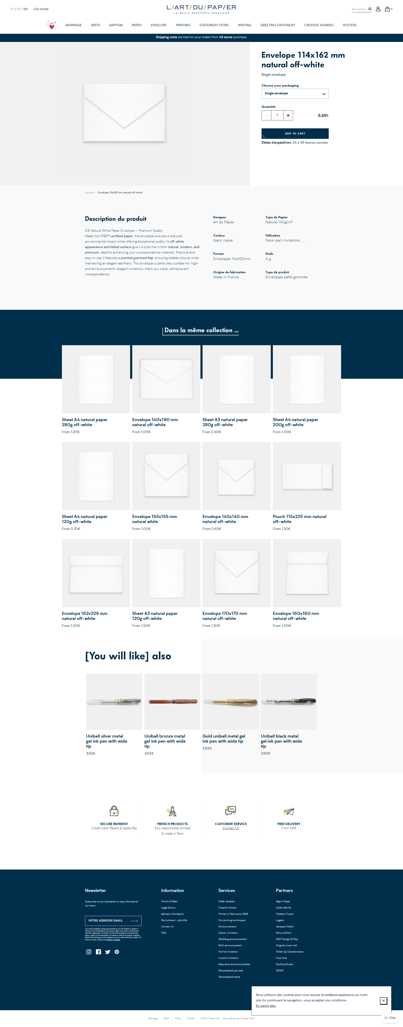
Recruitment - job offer (174, 920)
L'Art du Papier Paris (201, 9)
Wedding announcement (233, 939)
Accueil (89, 192)
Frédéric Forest (284, 914)
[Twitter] (107, 953)
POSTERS (350, 25)
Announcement (227, 926)
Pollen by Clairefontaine (290, 952)
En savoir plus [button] (266, 1006)
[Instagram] (88, 953)
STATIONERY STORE (214, 25)
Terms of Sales (169, 901)
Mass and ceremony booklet (234, 964)
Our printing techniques (232, 920)
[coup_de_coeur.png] (51, 25)
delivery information (172, 914)
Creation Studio (227, 908)
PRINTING (183, 25)
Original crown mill (286, 945)
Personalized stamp (229, 977)
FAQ (163, 933)
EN (25, 9)
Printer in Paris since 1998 (233, 914)
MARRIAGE (74, 25)
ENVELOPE (159, 25)
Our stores (41, 9)
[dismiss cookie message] (383, 1000)
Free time (281, 958)
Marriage (153, 1018)
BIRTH (95, 25)
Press (178, 1018)
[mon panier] (387, 9)
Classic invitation (228, 933)
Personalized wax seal (231, 971)
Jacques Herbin (285, 926)
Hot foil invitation (228, 952)
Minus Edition (283, 933)
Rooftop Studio (284, 964)
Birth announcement (230, 945)
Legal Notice (168, 908)
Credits (191, 1018)
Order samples (227, 901)
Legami (280, 920)
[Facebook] (98, 953)
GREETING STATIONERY (277, 25)
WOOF (280, 971)
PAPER (136, 25)
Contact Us (230, 828)
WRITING (244, 25)
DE (19, 9)
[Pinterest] (117, 953)
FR (12, 9)
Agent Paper (283, 901)
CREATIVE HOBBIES (319, 25)
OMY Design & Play (287, 939)
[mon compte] (378, 9)
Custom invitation (228, 958)
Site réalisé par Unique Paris (239, 1018)
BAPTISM (116, 25)
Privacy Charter (113, 940)
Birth (166, 1018)
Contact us (167, 926)
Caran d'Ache (283, 908)
